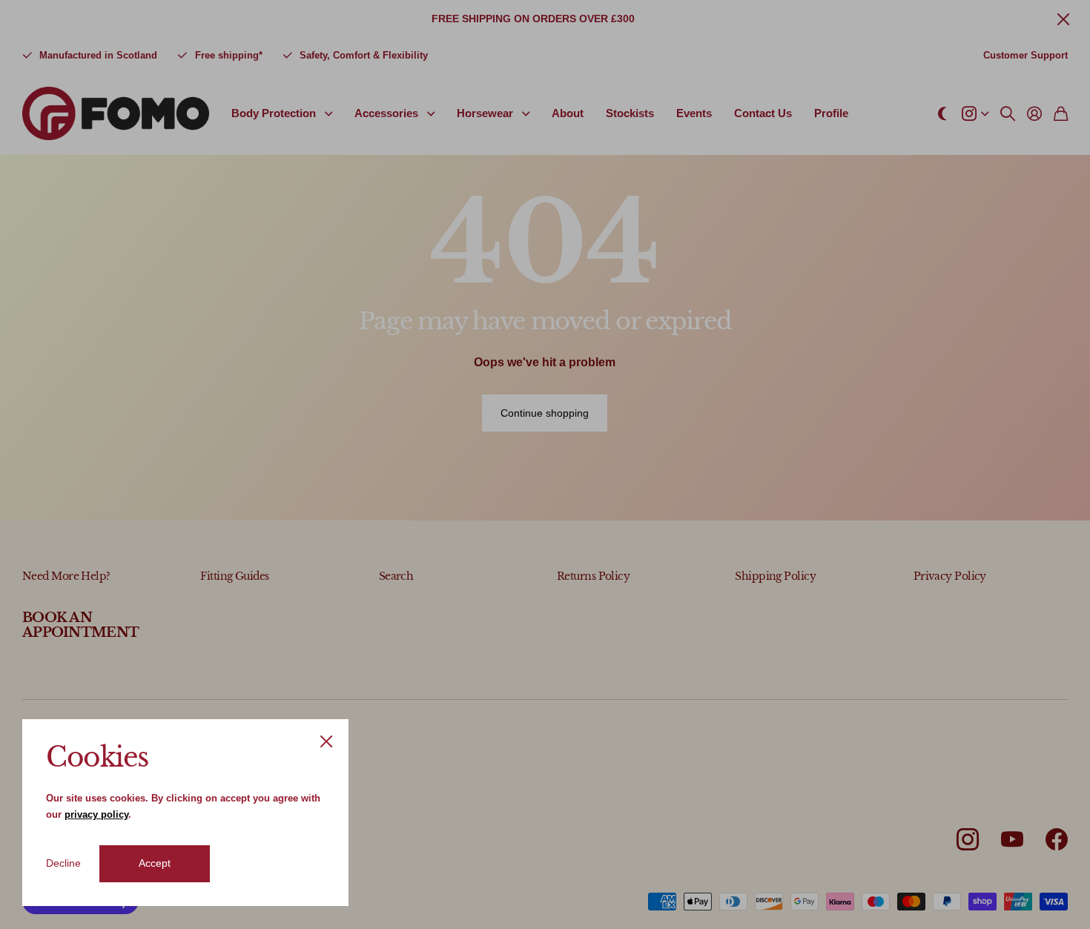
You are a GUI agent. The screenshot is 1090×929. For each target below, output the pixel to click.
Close (326, 741)
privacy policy (96, 814)
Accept (155, 863)
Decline (63, 863)
